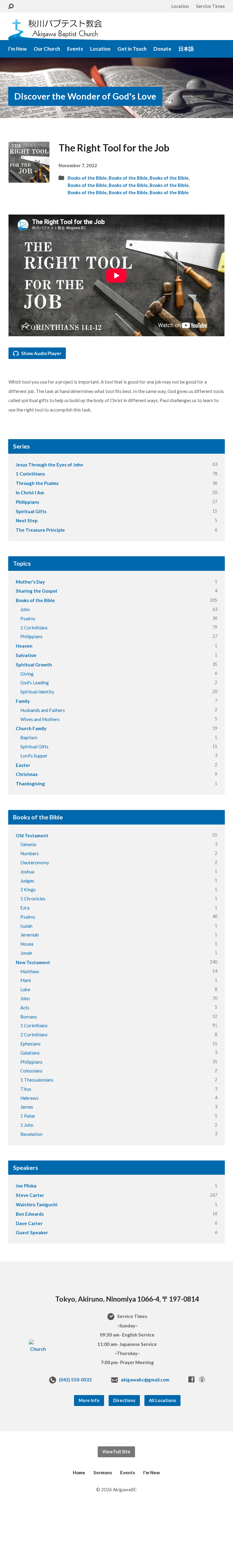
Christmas (27, 774)
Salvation (26, 655)
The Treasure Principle (40, 530)
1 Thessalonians (36, 1079)
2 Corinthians (34, 1034)
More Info (89, 1400)
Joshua (27, 871)
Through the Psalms (37, 483)
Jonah (26, 953)
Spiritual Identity (37, 691)
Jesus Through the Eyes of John (49, 464)
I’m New (17, 49)
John (25, 609)
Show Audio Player (40, 353)
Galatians (30, 1052)
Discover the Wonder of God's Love (85, 96)
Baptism (28, 737)
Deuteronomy (34, 862)
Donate (162, 49)
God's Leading (34, 682)
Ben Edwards (30, 1214)
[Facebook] (191, 1379)
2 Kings (28, 889)
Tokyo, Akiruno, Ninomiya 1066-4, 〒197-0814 (127, 1299)
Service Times (210, 6)
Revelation (31, 1134)
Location (180, 6)
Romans (28, 1016)
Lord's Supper (34, 755)
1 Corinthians (30, 473)
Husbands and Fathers (42, 710)
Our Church (47, 49)
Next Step (27, 520)
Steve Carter (30, 1195)
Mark (25, 980)
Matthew (29, 971)
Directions (124, 1400)
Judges (27, 880)
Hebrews (29, 1098)
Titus (25, 1089)
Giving (27, 673)
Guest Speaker (32, 1232)
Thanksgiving (30, 783)
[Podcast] (202, 1379)
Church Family (31, 728)
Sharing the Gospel (36, 591)
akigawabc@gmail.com (145, 1379)
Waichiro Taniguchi (36, 1204)
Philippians (27, 502)
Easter (23, 765)
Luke (25, 989)
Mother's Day (30, 581)
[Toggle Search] (11, 7)
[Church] (38, 1349)
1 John (26, 1125)
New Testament (33, 962)
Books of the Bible (87, 178)
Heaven (24, 646)
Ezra (24, 907)
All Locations (162, 1400)
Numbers (29, 853)
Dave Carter (29, 1223)
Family (23, 701)
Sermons (102, 1472)
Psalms (27, 618)
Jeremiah (29, 934)
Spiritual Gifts (31, 511)
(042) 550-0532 (75, 1379)
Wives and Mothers (40, 719)
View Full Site (116, 1451)
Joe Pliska (26, 1185)
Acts (24, 1007)
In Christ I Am (30, 492)
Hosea (26, 944)
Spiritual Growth (34, 664)
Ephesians (30, 1043)
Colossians (31, 1070)
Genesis (28, 844)
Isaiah (26, 926)
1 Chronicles (33, 898)
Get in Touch (132, 49)
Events (75, 49)
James (26, 1107)
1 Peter (27, 1116)
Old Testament (32, 835)
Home (79, 1472)
